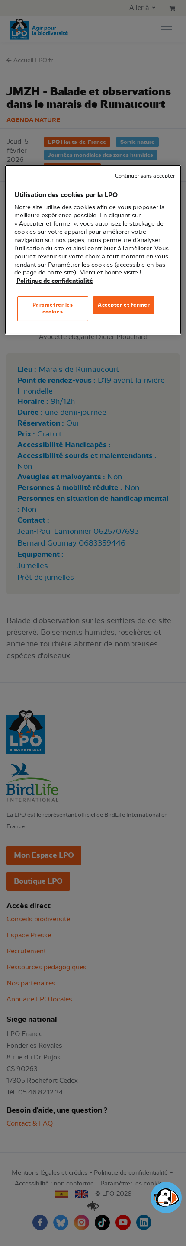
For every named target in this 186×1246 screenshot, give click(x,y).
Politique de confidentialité (54, 281)
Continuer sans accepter (145, 176)
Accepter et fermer (124, 305)
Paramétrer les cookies (52, 308)
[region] (93, 250)
